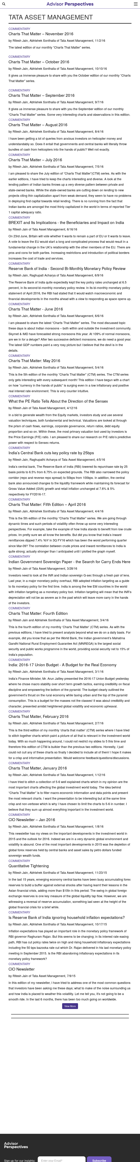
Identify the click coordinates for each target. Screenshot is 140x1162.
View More (70, 1006)
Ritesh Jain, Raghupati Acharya (34, 275)
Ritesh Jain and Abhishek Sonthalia (37, 620)
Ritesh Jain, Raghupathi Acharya (35, 459)
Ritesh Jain (20, 229)
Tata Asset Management (76, 40)
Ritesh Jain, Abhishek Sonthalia (34, 40)
